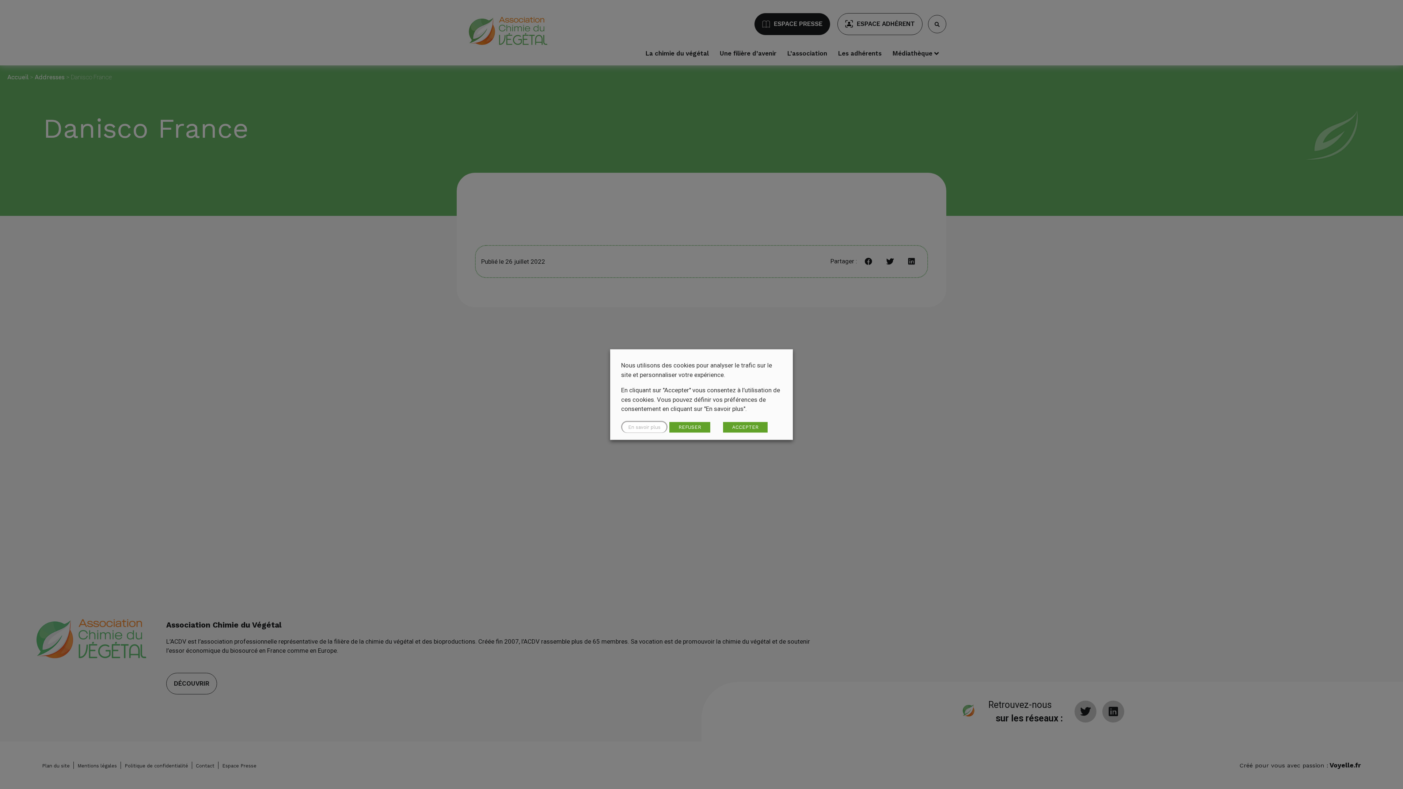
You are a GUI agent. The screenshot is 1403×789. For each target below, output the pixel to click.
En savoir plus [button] (644, 427)
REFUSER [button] (689, 427)
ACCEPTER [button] (745, 427)
